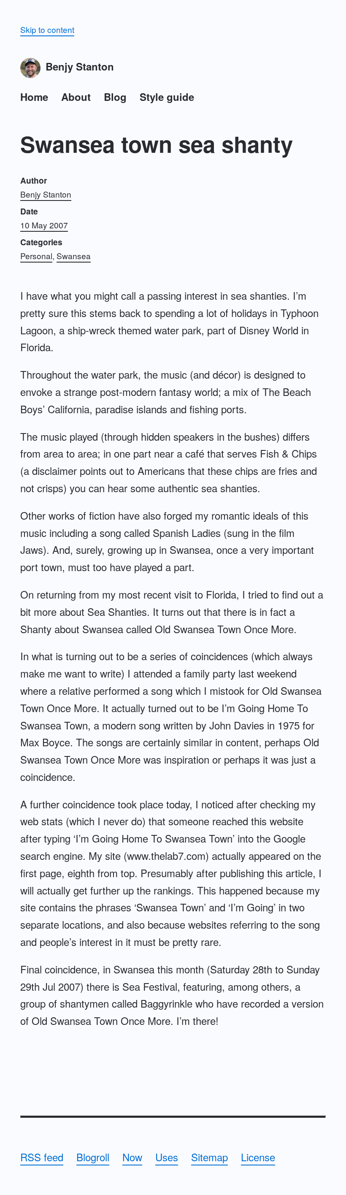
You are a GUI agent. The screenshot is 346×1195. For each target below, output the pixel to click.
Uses (166, 1156)
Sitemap (209, 1156)
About (76, 96)
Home (34, 96)
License (258, 1156)
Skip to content (47, 29)
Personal (36, 255)
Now (132, 1156)
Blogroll (92, 1156)
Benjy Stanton (80, 66)
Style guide (167, 96)
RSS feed (41, 1156)
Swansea (74, 255)
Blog (115, 96)
